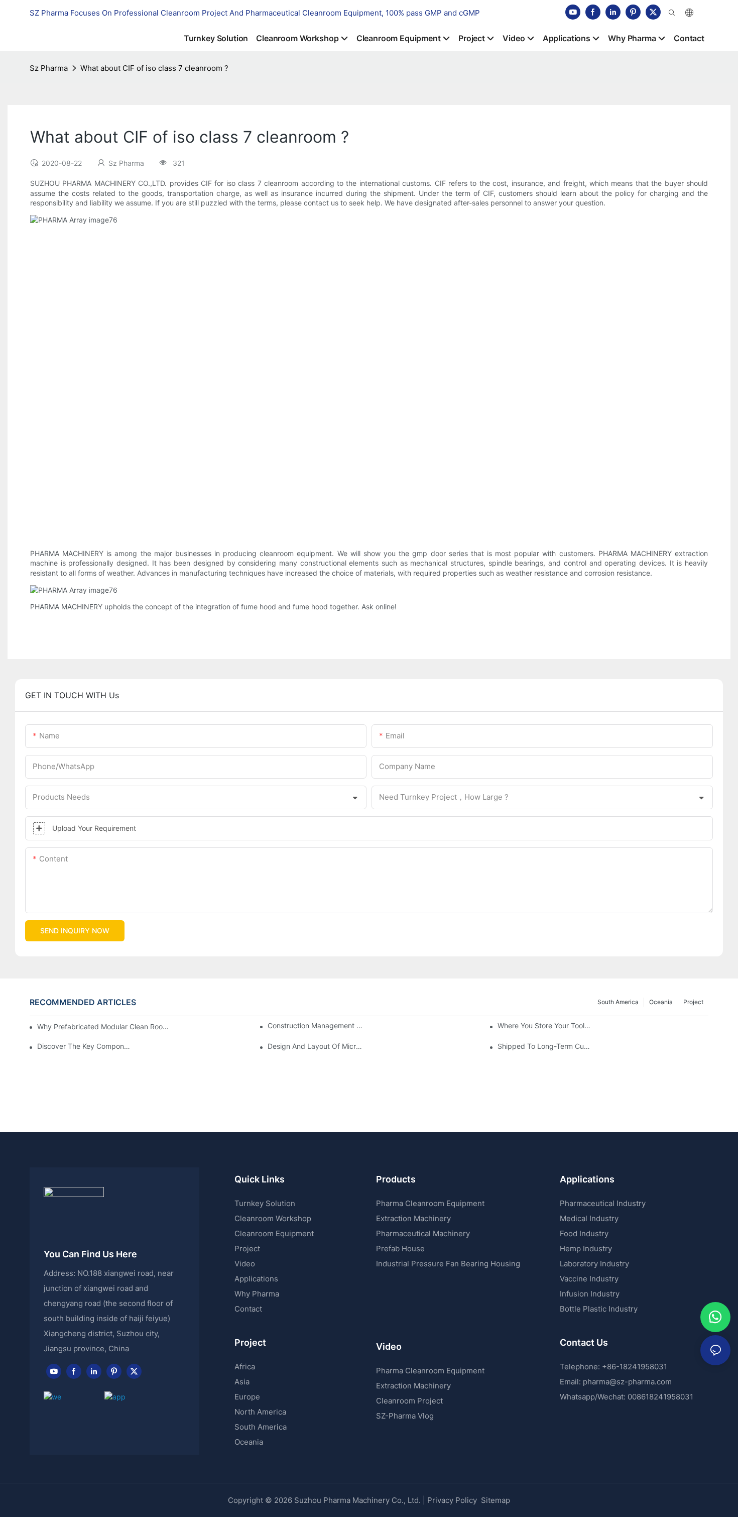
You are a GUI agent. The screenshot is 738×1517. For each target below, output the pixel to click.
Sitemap (494, 1500)
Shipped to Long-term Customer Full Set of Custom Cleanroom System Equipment (545, 1046)
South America (618, 1002)
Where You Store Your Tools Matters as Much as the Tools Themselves (545, 1025)
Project (693, 1002)
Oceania (661, 1002)
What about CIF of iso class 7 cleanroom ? (154, 68)
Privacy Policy (452, 1500)
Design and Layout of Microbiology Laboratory (315, 1046)
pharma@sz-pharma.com (627, 1381)
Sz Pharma (49, 68)
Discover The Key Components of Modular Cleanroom (85, 1046)
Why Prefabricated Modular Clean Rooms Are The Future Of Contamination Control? (104, 1026)
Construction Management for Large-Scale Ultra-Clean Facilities (315, 1025)
